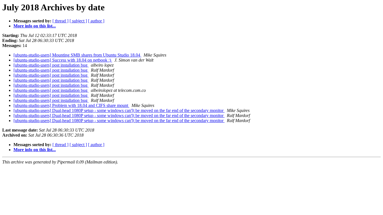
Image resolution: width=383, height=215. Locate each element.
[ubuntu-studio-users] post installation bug (51, 65)
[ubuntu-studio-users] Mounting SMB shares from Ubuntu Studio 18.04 (77, 55)
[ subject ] (78, 20)
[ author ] (96, 20)
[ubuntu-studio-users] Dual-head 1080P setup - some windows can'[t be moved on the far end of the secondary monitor (119, 110)
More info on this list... (34, 26)
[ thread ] (60, 20)
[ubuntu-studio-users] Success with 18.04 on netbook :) (62, 60)
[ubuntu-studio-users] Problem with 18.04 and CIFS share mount (71, 105)
